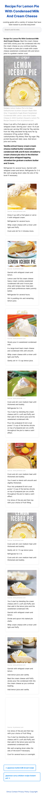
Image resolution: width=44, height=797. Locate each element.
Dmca (9, 792)
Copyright (34, 792)
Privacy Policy (23, 792)
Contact (15, 792)
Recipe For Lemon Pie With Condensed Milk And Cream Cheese (22, 11)
